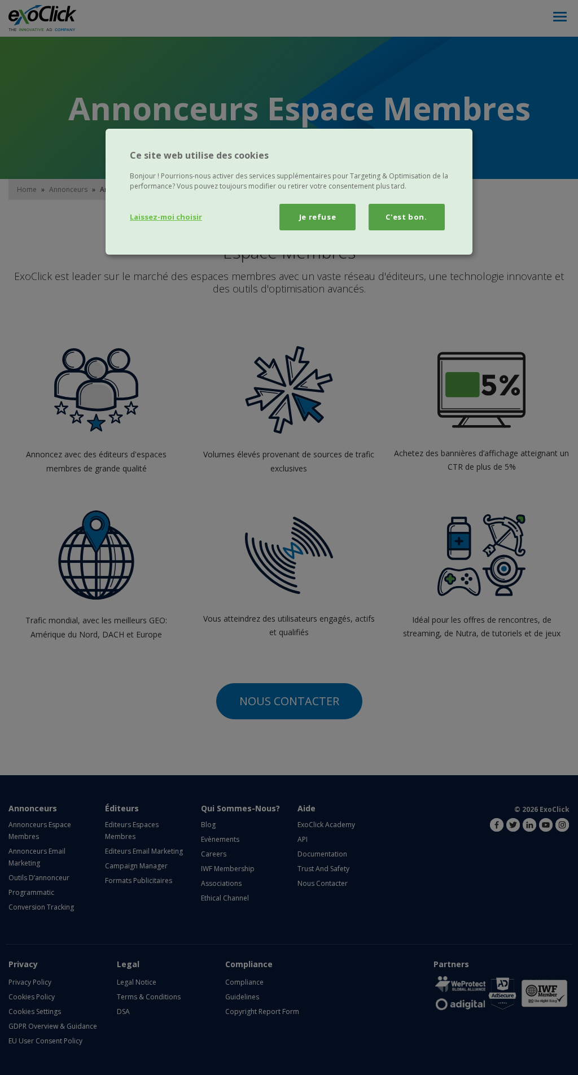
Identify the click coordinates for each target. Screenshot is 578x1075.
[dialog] (289, 191)
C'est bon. (406, 217)
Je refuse (317, 217)
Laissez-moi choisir (166, 217)
